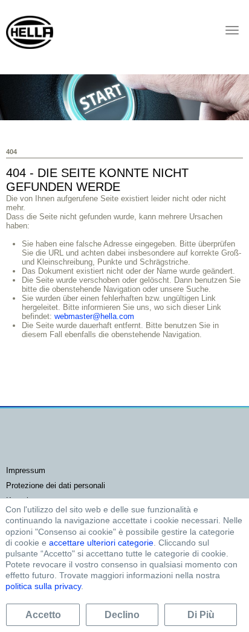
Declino (122, 615)
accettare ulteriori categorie (101, 542)
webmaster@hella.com (94, 316)
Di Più (201, 615)
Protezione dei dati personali (55, 485)
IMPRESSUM (25, 470)
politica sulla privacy (43, 586)
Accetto (43, 615)
